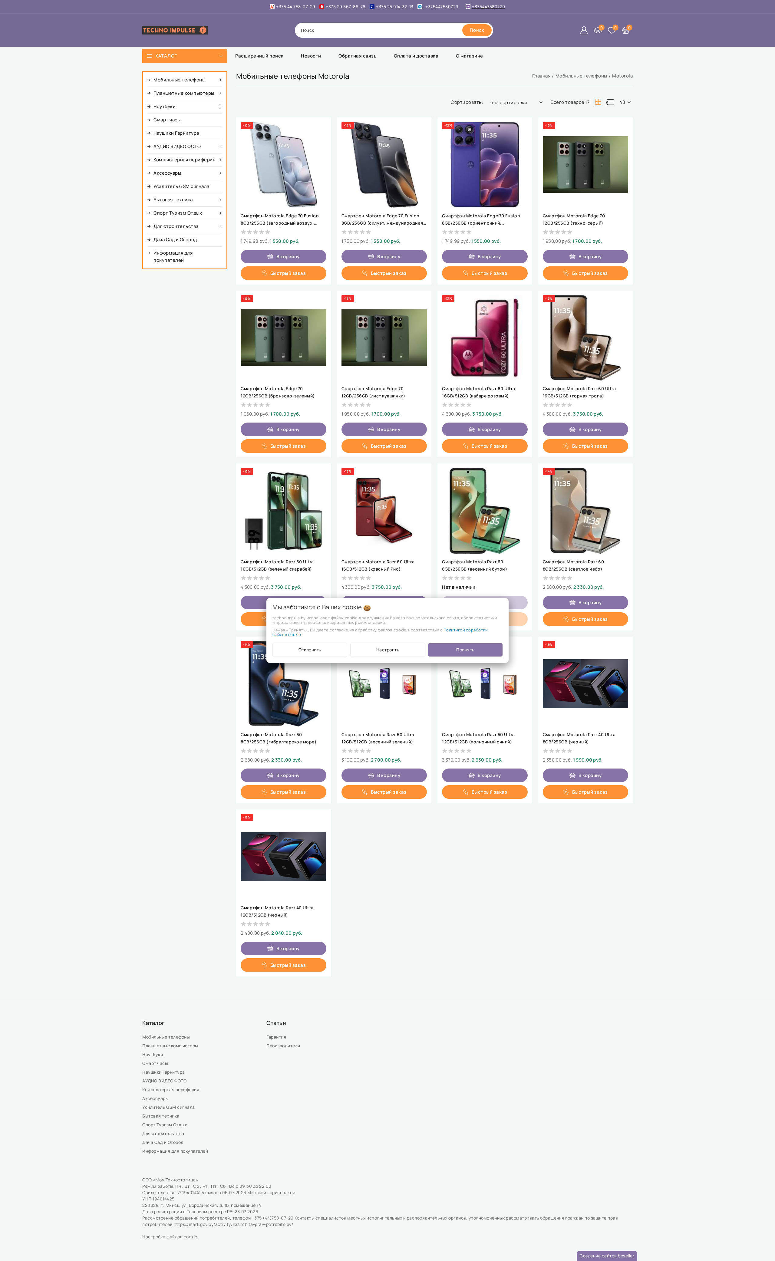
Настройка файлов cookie (169, 1237)
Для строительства (163, 1133)
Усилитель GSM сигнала (169, 1107)
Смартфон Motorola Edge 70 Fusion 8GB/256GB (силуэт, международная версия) (382, 223)
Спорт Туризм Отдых (165, 1125)
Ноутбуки (153, 1054)
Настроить (387, 650)
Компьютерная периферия (171, 1089)
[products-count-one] (610, 102)
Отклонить (309, 650)
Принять (465, 650)
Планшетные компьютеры (171, 1046)
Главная (541, 76)
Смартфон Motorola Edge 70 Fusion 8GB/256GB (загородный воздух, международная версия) (280, 223)
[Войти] (584, 30)
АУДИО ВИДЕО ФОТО (165, 1081)
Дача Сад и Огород (163, 1142)
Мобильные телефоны (581, 76)
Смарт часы (155, 1063)
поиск (307, 30)
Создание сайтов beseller (607, 1256)
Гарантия (276, 1037)
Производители (283, 1046)
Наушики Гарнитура (164, 1072)
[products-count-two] (598, 102)
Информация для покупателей (175, 1151)
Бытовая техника (161, 1116)
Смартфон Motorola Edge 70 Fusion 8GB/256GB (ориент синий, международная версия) (481, 223)
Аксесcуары (156, 1098)
